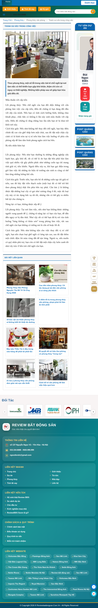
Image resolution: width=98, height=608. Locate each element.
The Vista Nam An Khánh (44, 567)
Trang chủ (11, 471)
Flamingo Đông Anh (41, 556)
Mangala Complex (16, 595)
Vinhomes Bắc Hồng (17, 556)
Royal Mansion (38, 584)
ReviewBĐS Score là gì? (18, 513)
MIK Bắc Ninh (80, 562)
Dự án (10, 475)
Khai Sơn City (80, 556)
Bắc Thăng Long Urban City (40, 578)
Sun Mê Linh (61, 556)
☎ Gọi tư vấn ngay (85, 93)
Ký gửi (44, 9)
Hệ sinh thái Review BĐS (18, 497)
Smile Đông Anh (69, 567)
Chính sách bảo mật (16, 527)
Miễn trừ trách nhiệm (16, 541)
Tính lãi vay (28, 9)
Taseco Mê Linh (15, 578)
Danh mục (90, 3)
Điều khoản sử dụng (16, 531)
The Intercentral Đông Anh (54, 589)
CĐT (94, 276)
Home (7, 2)
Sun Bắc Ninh (57, 584)
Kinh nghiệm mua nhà (17, 509)
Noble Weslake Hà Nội (35, 573)
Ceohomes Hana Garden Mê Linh (22, 589)
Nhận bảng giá (85, 116)
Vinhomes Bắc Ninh (67, 578)
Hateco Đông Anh (60, 562)
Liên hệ (55, 483)
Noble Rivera (13, 573)
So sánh (94, 270)
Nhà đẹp (55, 479)
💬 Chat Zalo (85, 107)
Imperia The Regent (16, 584)
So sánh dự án (13, 501)
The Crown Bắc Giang (17, 567)
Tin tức (55, 475)
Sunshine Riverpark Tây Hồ (62, 595)
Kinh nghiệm (94, 282)
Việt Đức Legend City (17, 562)
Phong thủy (19, 20)
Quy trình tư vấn (14, 536)
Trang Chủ (7, 20)
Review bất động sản (60, 573)
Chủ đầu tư (12, 505)
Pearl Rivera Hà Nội (81, 589)
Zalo (94, 289)
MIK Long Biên (39, 562)
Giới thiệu (10, 9)
